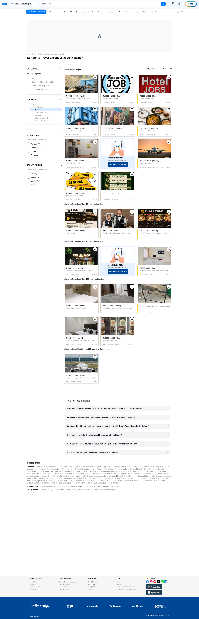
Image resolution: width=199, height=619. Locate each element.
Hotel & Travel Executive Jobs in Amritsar (68, 483)
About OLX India (93, 582)
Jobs (33, 54)
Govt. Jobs (33, 582)
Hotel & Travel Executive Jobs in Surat (64, 476)
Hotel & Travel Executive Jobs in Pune (85, 469)
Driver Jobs (34, 584)
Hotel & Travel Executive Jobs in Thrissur (131, 478)
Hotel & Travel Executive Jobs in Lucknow (103, 474)
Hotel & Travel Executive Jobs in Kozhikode (57, 481)
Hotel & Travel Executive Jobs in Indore (133, 476)
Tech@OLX (91, 587)
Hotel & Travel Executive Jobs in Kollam (102, 483)
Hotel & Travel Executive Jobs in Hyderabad (87, 467)
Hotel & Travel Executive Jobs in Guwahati (57, 478)
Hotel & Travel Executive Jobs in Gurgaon (99, 476)
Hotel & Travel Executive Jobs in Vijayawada (94, 478)
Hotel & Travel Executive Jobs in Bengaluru (124, 467)
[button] (35, 4)
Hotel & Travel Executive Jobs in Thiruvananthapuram (131, 471)
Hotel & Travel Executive (44, 54)
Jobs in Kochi (63, 587)
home (29, 54)
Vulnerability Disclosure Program (127, 589)
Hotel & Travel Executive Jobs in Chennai (52, 469)
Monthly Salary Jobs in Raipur (52, 490)
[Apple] (154, 594)
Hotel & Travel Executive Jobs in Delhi (51, 467)
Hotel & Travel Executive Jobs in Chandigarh (66, 474)
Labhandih (40, 121)
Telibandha (40, 112)
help (31, 616)
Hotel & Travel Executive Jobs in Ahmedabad (56, 471)
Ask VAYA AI (91, 584)
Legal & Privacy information (125, 587)
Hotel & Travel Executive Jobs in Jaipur (92, 471)
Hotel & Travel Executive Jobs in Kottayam (134, 481)
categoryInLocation (59, 54)
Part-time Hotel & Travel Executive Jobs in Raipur (101, 486)
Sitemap (119, 584)
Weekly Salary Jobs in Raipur (103, 490)
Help (118, 582)
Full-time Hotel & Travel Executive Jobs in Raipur (60, 486)
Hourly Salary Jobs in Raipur (77, 490)
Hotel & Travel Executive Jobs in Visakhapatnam (96, 481)
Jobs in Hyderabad (65, 584)
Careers (90, 589)
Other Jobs (33, 589)
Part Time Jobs (35, 587)
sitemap (36, 616)
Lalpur (38, 115)
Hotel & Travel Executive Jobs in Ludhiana (138, 474)
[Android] (154, 588)
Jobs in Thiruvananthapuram (68, 582)
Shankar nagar (42, 118)
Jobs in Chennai (64, 589)
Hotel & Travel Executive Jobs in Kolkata (119, 469)
